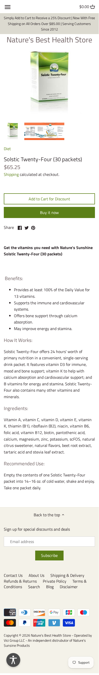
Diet (7, 149)
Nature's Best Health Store (49, 39)
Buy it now (49, 212)
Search (34, 587)
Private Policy (54, 581)
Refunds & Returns (20, 581)
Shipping (11, 174)
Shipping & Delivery (67, 575)
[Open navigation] (7, 7)
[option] (13, 131)
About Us (36, 575)
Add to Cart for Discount (49, 199)
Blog (50, 587)
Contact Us (13, 575)
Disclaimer (69, 587)
